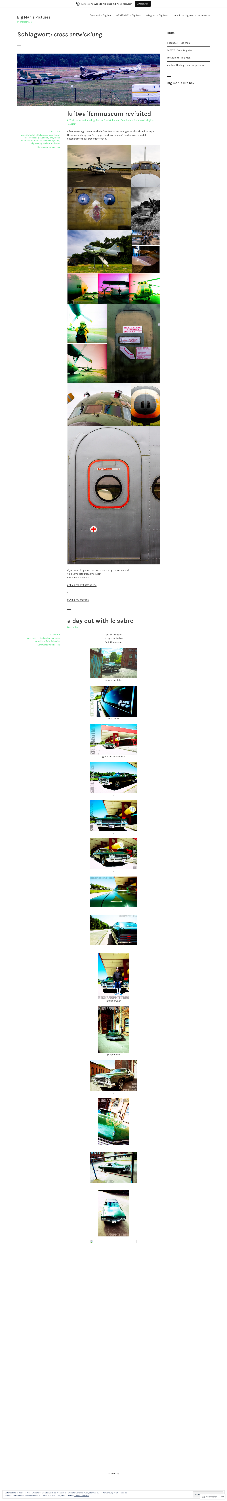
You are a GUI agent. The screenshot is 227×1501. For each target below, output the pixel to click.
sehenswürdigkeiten (50, 140)
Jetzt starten (142, 4)
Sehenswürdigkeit (144, 120)
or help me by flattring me (82, 584)
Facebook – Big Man (101, 15)
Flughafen (44, 138)
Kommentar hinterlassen (49, 147)
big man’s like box (180, 83)
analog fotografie (29, 135)
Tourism (71, 123)
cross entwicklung (51, 135)
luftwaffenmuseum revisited (109, 113)
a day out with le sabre (100, 620)
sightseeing (36, 143)
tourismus (55, 143)
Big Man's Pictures (33, 17)
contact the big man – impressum (191, 15)
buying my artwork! (78, 599)
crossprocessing (31, 138)
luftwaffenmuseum (111, 131)
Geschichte (127, 120)
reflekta (37, 140)
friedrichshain (112, 120)
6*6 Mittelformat (76, 120)
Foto (51, 138)
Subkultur (55, 641)
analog (91, 120)
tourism (46, 143)
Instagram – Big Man (156, 15)
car (52, 638)
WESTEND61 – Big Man (128, 15)
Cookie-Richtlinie (81, 1496)
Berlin (99, 120)
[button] (99, 165)
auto (29, 638)
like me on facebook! (78, 577)
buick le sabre (44, 638)
